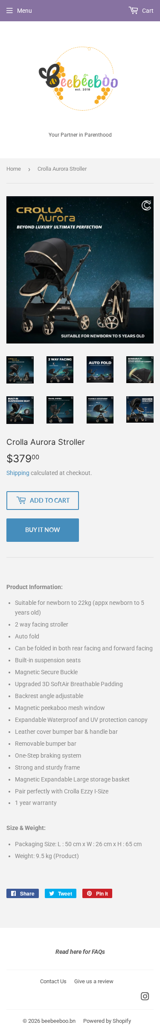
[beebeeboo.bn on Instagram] (145, 997)
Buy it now (42, 529)
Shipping (17, 472)
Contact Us (53, 981)
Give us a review (93, 981)
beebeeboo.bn (58, 1021)
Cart (147, 10)
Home (13, 169)
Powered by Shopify (107, 1021)
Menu (24, 10)
